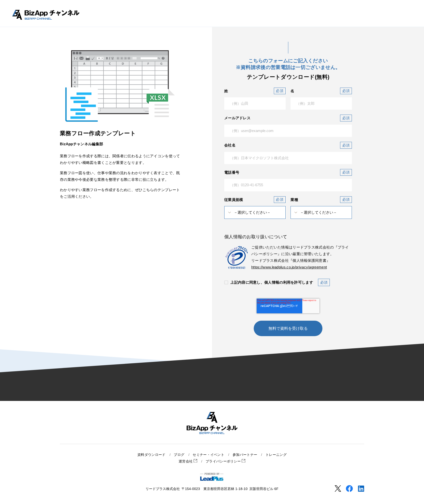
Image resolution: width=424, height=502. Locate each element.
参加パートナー (245, 455)
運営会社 (186, 461)
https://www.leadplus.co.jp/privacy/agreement (289, 267)
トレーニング (276, 455)
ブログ (179, 455)
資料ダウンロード (151, 455)
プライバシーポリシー (224, 461)
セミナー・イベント (208, 455)
